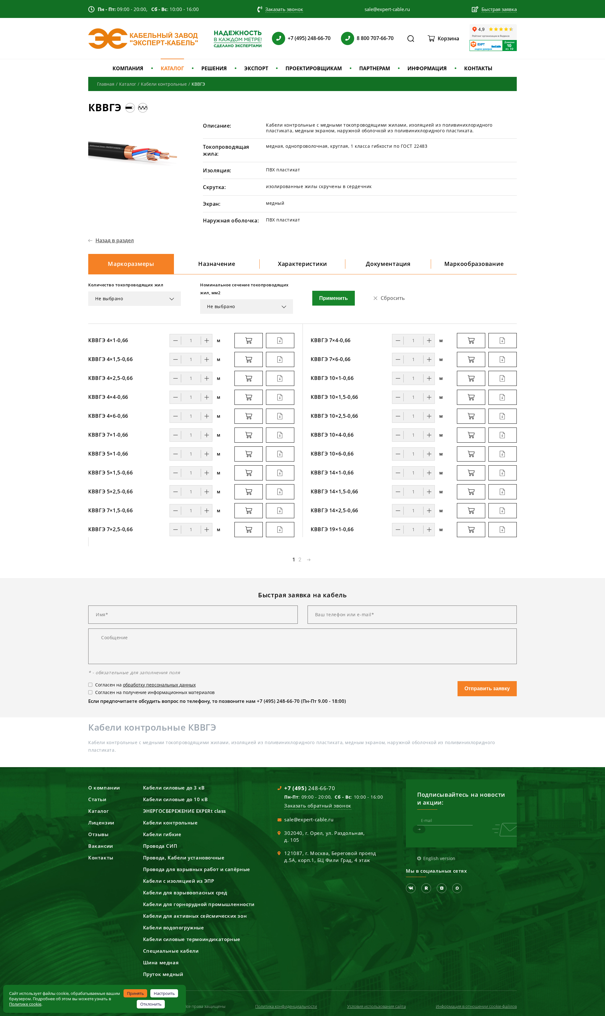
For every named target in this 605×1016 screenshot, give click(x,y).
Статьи (97, 799)
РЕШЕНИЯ (214, 68)
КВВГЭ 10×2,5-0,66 (334, 415)
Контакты (100, 857)
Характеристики (302, 263)
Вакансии (100, 846)
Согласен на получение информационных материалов (155, 692)
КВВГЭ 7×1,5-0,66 (110, 510)
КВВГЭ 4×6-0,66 (108, 415)
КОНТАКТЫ (478, 68)
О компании (104, 787)
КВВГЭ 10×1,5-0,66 (334, 396)
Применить (333, 298)
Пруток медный (163, 974)
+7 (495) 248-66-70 (309, 38)
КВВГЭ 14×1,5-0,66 (334, 491)
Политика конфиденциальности (286, 1006)
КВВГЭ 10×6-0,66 (332, 453)
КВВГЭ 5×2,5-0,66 (110, 491)
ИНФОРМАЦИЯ (427, 68)
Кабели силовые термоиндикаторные (191, 939)
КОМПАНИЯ (127, 68)
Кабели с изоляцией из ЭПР (178, 881)
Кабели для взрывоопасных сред (185, 892)
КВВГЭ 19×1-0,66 (332, 529)
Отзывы (98, 834)
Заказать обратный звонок (317, 805)
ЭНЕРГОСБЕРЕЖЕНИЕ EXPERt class (184, 811)
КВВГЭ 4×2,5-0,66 (110, 378)
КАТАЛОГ (172, 68)
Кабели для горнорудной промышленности (199, 904)
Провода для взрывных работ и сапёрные (196, 869)
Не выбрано (109, 298)
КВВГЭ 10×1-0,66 (332, 378)
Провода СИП (160, 846)
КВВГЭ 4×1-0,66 (108, 340)
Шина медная (161, 962)
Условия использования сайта (376, 1006)
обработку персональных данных (159, 685)
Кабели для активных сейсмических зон (195, 916)
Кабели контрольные (170, 822)
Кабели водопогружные (173, 927)
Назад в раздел (114, 240)
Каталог (98, 811)
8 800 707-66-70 (375, 38)
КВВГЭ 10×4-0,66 (332, 434)
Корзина (448, 38)
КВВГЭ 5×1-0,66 (108, 453)
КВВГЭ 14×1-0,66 (332, 472)
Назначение (216, 263)
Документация (388, 263)
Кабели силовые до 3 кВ (174, 787)
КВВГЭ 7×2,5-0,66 (110, 529)
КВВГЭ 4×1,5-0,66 (110, 359)
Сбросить (393, 298)
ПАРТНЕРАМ (374, 68)
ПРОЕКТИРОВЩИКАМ (313, 68)
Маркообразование (474, 263)
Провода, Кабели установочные (184, 857)
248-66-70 (309, 788)
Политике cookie (25, 1004)
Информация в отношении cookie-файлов (476, 1006)
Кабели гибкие (162, 834)
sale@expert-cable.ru (308, 819)
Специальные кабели (171, 951)
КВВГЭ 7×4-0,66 (331, 340)
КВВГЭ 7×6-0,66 (331, 359)
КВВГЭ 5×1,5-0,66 (110, 472)
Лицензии (101, 822)
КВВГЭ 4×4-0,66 (108, 396)
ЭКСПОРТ (256, 68)
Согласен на (145, 685)
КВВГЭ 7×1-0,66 (108, 434)
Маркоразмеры (131, 263)
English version (439, 858)
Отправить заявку (487, 688)
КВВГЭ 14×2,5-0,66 (334, 510)
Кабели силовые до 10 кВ (175, 799)
